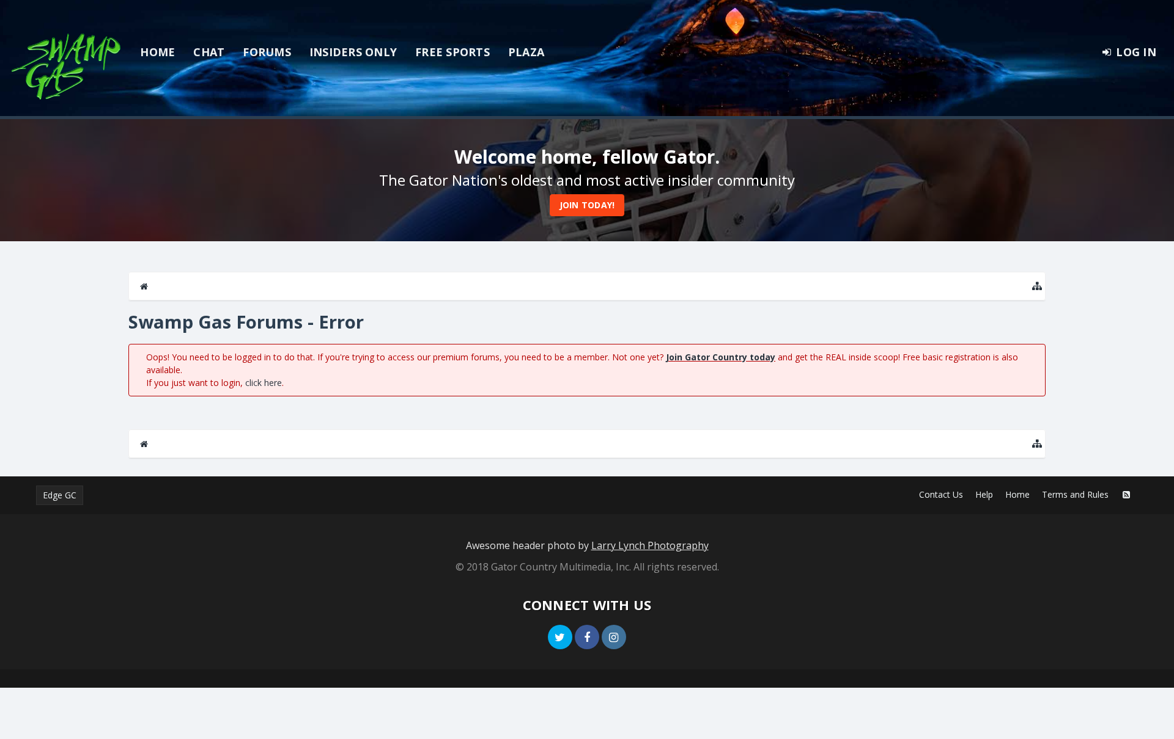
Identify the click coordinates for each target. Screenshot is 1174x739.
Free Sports (452, 52)
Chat (208, 52)
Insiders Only (353, 52)
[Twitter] (560, 637)
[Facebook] (587, 637)
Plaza (526, 52)
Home (157, 52)
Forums (267, 52)
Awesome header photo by (587, 545)
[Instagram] (614, 637)
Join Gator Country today (720, 357)
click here (263, 382)
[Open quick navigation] (1037, 286)
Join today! (587, 205)
